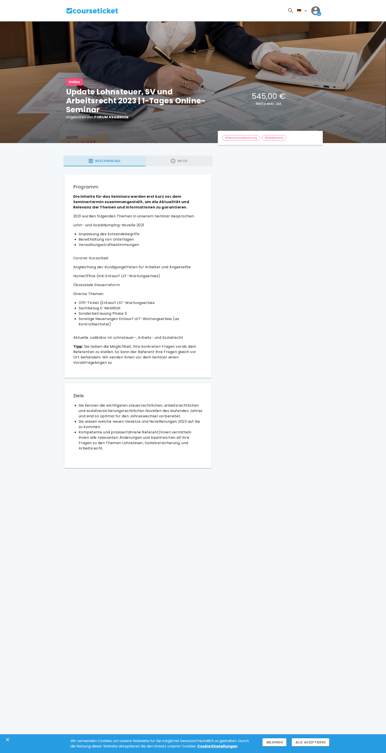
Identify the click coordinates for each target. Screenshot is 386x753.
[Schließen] (8, 740)
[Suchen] (290, 10)
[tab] (104, 161)
